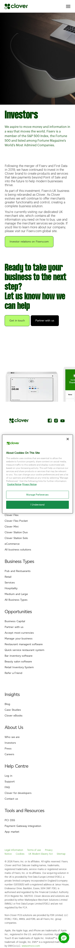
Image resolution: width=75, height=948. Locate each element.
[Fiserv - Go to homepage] (16, 6)
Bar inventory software (18, 655)
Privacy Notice (29, 484)
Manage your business (18, 638)
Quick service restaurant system (24, 650)
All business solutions (18, 549)
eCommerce (12, 543)
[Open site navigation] (68, 6)
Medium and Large (16, 594)
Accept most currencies (19, 632)
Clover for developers (18, 793)
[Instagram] (56, 421)
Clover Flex (11, 515)
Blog (7, 704)
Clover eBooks (13, 715)
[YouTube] (62, 421)
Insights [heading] (12, 694)
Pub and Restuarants (18, 571)
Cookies (20, 854)
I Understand (37, 505)
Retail (8, 576)
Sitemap (61, 854)
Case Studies (13, 709)
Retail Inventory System (19, 667)
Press (8, 748)
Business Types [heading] (19, 561)
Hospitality (11, 588)
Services (10, 582)
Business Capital (15, 621)
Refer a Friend (13, 673)
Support (10, 781)
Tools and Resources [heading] (24, 810)
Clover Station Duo (16, 532)
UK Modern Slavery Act (40, 854)
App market (12, 831)
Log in (8, 775)
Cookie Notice (14, 484)
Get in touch (17, 320)
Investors (10, 742)
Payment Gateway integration (23, 826)
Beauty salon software (18, 661)
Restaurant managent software (24, 644)
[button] (63, 937)
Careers (9, 754)
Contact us (11, 798)
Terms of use (34, 850)
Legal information (14, 850)
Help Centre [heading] (16, 766)
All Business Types (16, 599)
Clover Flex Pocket (16, 520)
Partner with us (44, 320)
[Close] (67, 439)
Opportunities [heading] (18, 611)
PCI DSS (10, 820)
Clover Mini (11, 526)
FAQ (7, 787)
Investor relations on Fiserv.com (29, 241)
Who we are (12, 737)
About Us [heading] (14, 727)
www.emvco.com (31, 946)
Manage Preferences (37, 495)
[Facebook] (50, 421)
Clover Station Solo (16, 538)
